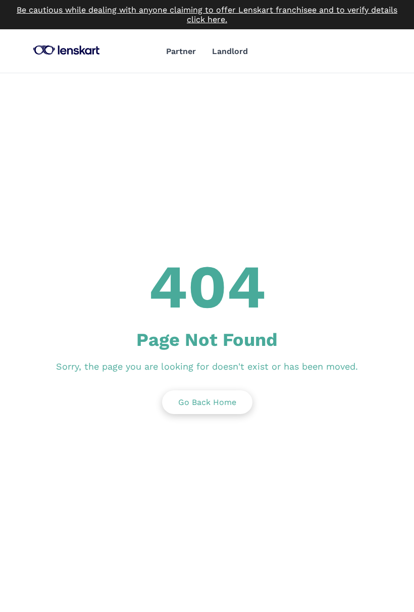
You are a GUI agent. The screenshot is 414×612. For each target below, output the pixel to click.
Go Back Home (207, 402)
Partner (181, 51)
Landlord (230, 51)
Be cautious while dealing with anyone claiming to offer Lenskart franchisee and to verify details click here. (207, 14)
